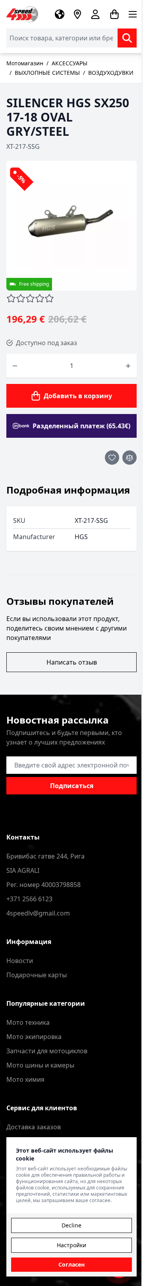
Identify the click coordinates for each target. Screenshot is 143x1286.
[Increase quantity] (128, 366)
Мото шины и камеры (40, 1065)
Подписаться (71, 785)
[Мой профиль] (95, 14)
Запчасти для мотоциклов (46, 1051)
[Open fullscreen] (71, 226)
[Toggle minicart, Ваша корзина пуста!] (114, 14)
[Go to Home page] (22, 14)
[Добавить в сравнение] (129, 457)
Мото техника (28, 1022)
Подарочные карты (36, 975)
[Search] (127, 37)
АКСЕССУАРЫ (69, 63)
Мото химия (25, 1079)
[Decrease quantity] (14, 366)
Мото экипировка (34, 1036)
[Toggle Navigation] (133, 14)
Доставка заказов (33, 1127)
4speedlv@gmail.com (38, 913)
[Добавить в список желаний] (112, 457)
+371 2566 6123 (29, 899)
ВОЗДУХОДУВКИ (110, 72)
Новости (19, 960)
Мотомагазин (24, 63)
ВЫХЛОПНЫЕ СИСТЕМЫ (47, 72)
